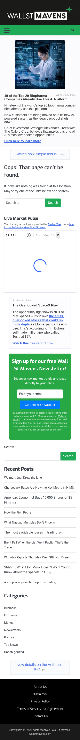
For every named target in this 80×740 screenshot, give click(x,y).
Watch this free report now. (33, 343)
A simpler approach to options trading (30, 582)
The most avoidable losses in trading (33, 532)
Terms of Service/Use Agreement (40, 709)
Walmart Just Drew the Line (23, 477)
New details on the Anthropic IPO (40, 667)
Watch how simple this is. (40, 154)
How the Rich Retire (17, 512)
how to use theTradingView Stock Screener (39, 226)
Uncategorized (14, 652)
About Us (40, 687)
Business (10, 608)
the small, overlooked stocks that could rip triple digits (38, 320)
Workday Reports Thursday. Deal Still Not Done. (36, 557)
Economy (10, 615)
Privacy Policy (40, 701)
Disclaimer (40, 694)
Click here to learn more (22, 141)
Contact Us (40, 716)
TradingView (54, 224)
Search (9, 447)
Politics (9, 637)
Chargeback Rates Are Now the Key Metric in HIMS (39, 487)
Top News (11, 645)
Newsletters (12, 630)
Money (8, 623)
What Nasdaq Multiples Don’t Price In (29, 522)
